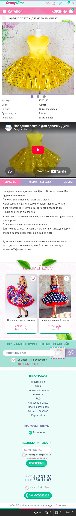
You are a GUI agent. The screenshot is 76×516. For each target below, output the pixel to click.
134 (25, 329)
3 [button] (44, 96)
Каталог (14, 11)
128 (22, 329)
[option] (38, 58)
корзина (62, 11)
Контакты (38, 394)
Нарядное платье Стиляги (21, 320)
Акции (38, 386)
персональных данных (29, 363)
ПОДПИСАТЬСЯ (65, 352)
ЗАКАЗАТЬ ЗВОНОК (39, 495)
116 (57, 329)
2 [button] (38, 96)
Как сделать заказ (38, 402)
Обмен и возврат (38, 411)
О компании (38, 381)
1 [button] (32, 96)
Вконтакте (39, 432)
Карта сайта (38, 415)
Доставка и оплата (38, 390)
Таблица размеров (38, 407)
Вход (54, 3)
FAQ (38, 398)
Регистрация (60, 3)
